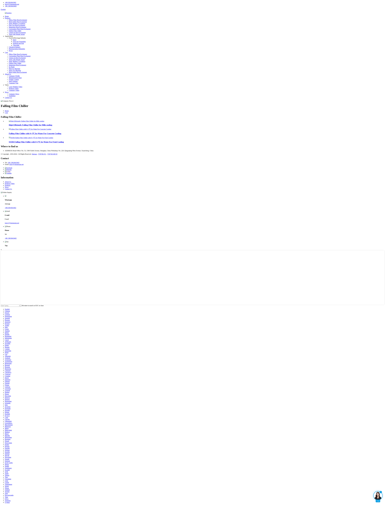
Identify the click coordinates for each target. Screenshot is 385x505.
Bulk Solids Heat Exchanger (18, 22)
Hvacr (11, 50)
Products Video (14, 88)
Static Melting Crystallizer (17, 23)
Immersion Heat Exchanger (17, 27)
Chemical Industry (14, 47)
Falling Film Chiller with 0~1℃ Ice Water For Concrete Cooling (35, 133)
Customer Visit (13, 83)
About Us (8, 74)
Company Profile (14, 76)
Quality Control (14, 79)
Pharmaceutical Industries (17, 49)
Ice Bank (12, 67)
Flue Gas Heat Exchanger (17, 25)
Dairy (14, 40)
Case (6, 52)
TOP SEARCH (52, 154)
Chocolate (16, 45)
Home (7, 16)
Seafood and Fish (18, 43)
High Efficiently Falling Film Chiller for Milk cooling (30, 125)
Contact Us (8, 97)
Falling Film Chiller (15, 31)
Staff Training (13, 81)
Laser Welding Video (15, 87)
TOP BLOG (42, 154)
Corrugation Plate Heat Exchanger (20, 29)
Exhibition (12, 96)
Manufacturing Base (15, 78)
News (7, 92)
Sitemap (34, 154)
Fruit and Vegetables (19, 41)
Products (7, 18)
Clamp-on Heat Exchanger (17, 32)
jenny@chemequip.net (12, 4)
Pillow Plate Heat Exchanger (18, 20)
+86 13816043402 (11, 6)
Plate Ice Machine (14, 69)
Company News (14, 94)
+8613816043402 (10, 2)
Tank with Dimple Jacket (17, 34)
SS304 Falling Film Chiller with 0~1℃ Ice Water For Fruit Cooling (36, 142)
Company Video (14, 90)
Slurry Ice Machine (15, 70)
